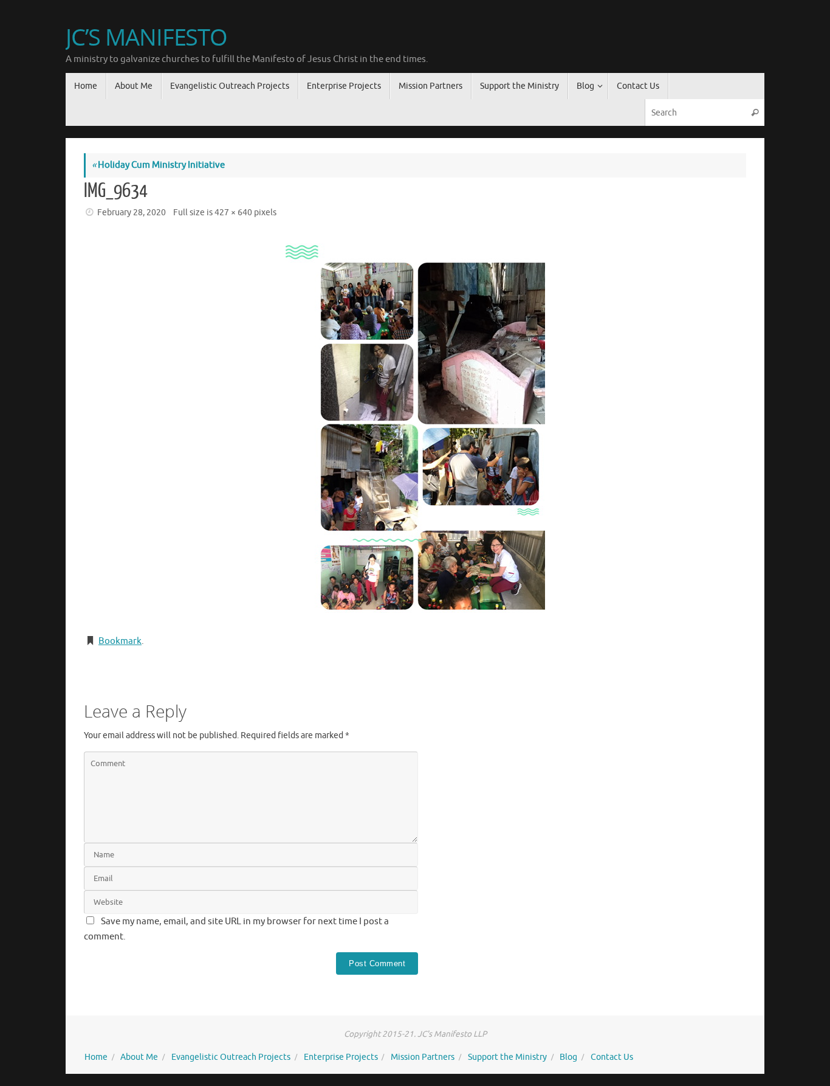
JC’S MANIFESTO (146, 37)
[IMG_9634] (415, 428)
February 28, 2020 (131, 212)
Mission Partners (422, 1057)
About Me (139, 1057)
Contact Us (612, 1057)
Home (96, 1057)
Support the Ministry (507, 1057)
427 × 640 (233, 212)
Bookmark (120, 641)
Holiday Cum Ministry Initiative (158, 165)
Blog (568, 1057)
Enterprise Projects (341, 1057)
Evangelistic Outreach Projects (230, 1057)
